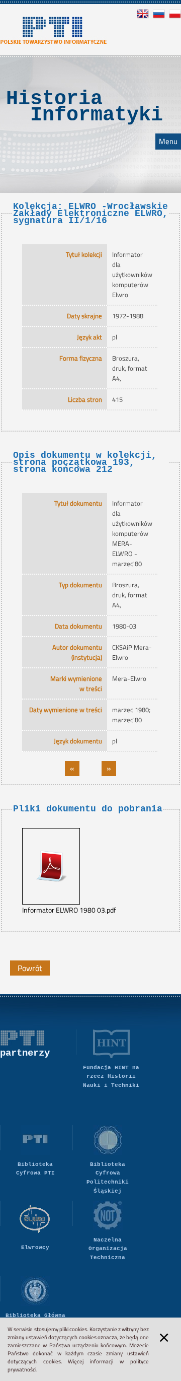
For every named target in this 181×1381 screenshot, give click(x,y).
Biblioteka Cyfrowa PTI (35, 1169)
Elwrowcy (35, 1248)
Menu (168, 141)
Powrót (30, 968)
